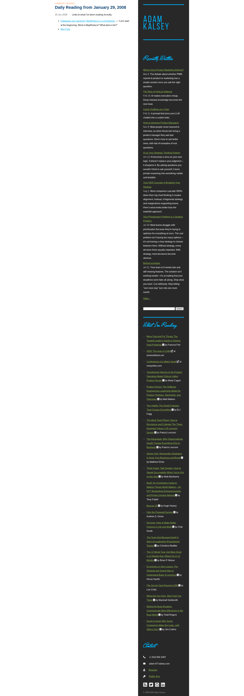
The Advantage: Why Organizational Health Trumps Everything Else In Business (165, 443)
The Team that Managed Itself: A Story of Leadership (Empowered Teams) (163, 541)
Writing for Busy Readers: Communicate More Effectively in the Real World (165, 610)
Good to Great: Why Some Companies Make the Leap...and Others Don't (163, 625)
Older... (146, 298)
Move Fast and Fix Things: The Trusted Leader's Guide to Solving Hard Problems (163, 340)
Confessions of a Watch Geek (161, 361)
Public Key (154, 676)
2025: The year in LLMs (158, 351)
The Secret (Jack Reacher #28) (162, 585)
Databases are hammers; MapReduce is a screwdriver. (88, 21)
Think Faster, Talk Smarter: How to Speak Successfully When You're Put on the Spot (165, 472)
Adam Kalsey (156, 22)
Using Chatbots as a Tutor (156, 109)
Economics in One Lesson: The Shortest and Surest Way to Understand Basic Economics (162, 570)
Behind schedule (151, 263)
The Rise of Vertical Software (157, 91)
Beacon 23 (152, 505)
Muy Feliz (65, 29)
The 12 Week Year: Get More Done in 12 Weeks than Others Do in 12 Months (164, 556)
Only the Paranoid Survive (160, 512)
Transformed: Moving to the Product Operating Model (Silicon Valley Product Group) (164, 376)
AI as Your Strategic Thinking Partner (161, 152)
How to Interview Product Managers (161, 122)
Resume (153, 670)
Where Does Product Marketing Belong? (163, 70)
